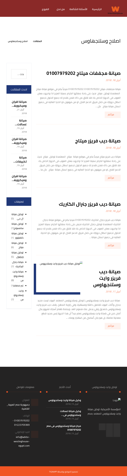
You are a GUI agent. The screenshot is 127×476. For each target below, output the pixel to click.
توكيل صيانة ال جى (17, 216)
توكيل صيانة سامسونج (17, 226)
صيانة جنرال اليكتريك (18, 264)
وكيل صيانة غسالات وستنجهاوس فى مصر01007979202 (70, 415)
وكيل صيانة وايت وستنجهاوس (64, 400)
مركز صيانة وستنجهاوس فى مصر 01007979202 (63, 428)
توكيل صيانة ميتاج (17, 245)
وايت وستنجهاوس (19, 295)
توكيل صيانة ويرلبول (17, 254)
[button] (32, 9)
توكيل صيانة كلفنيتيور (17, 235)
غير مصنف (18, 285)
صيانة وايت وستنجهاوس (18, 276)
